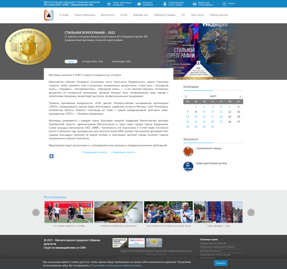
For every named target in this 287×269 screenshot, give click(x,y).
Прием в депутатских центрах (211, 163)
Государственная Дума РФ (213, 243)
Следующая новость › (123, 152)
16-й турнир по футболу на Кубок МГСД (168, 226)
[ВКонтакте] (51, 156)
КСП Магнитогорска (210, 250)
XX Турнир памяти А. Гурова (69, 226)
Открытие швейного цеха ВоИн (118, 226)
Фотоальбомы (55, 196)
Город (71, 61)
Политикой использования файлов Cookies (116, 265)
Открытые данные (218, 14)
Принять (220, 263)
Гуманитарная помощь (209, 148)
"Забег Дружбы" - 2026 (218, 226)
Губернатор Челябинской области (217, 246)
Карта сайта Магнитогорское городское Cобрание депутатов (156, 250)
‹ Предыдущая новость (94, 152)
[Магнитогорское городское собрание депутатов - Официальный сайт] (48, 15)
